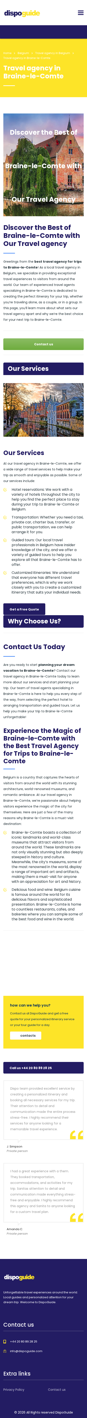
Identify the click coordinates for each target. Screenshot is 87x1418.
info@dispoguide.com (26, 1351)
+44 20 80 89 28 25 (23, 1341)
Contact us (43, 344)
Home (7, 53)
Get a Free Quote (24, 609)
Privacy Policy (13, 1389)
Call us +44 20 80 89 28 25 (31, 1068)
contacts (28, 1035)
